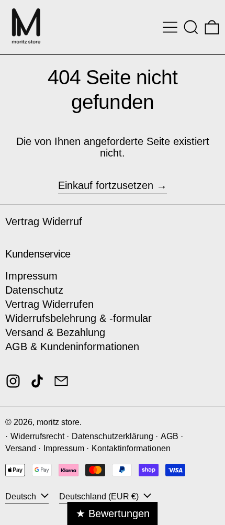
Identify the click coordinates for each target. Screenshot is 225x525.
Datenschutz (34, 290)
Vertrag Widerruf (43, 221)
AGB (169, 436)
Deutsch (21, 496)
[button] (191, 27)
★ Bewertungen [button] (113, 513)
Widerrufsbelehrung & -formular (78, 318)
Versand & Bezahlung (55, 332)
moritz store (58, 422)
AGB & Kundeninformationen (72, 346)
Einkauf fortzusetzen (105, 185)
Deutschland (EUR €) (100, 496)
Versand (20, 448)
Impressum (31, 276)
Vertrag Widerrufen (49, 304)
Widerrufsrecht (37, 436)
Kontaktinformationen (131, 448)
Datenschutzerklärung (112, 436)
